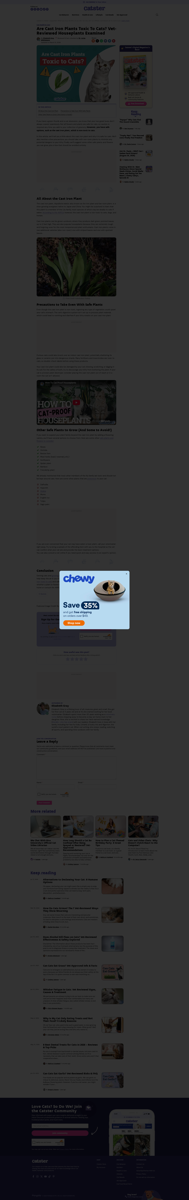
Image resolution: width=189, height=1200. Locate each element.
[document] (94, 600)
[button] (126, 574)
